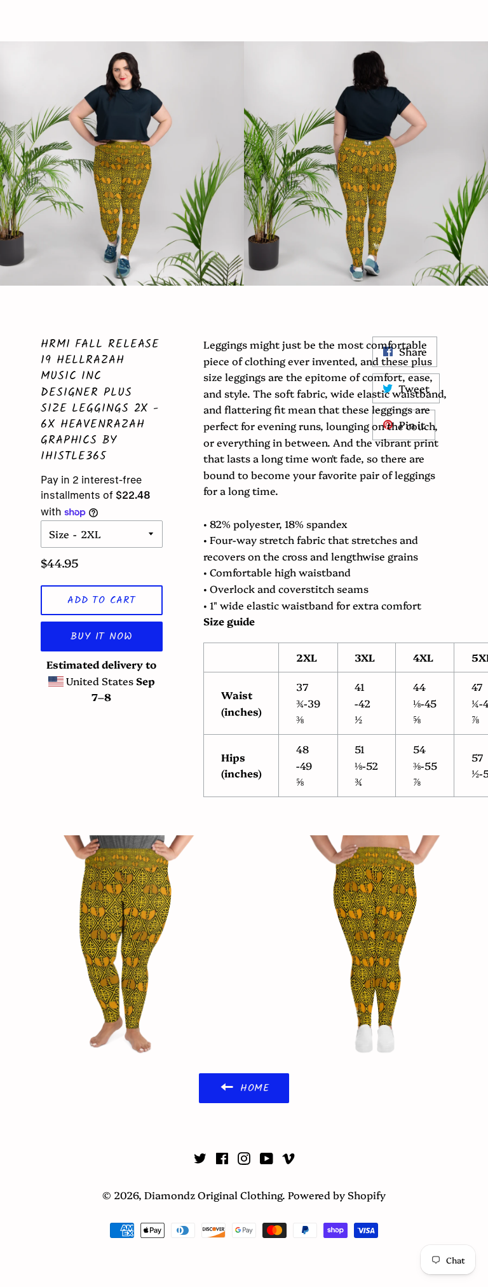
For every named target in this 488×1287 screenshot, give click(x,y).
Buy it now (101, 636)
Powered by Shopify (337, 1195)
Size (59, 534)
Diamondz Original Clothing (244, 21)
